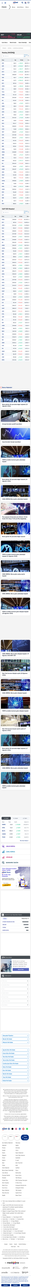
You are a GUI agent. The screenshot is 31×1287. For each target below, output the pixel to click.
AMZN (3, 169)
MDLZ (3, 328)
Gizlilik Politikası (22, 1244)
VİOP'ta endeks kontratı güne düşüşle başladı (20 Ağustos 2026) (15, 612)
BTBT (3, 109)
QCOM (3, 299)
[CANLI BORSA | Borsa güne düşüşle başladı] (15, 685)
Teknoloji (18, 1143)
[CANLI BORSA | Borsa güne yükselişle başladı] (15, 585)
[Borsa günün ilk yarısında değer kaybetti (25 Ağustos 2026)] (15, 396)
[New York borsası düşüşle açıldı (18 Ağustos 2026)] (15, 665)
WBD (3, 197)
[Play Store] (5, 1137)
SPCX (3, 97)
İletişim (6, 1244)
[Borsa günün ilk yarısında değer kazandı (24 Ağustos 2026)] (15, 471)
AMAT (3, 308)
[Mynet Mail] (28, 2)
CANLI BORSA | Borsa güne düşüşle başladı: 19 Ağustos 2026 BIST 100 (15, 654)
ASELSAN (4, 924)
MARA (3, 94)
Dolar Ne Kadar (7, 1067)
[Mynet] (25, 1267)
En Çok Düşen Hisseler (20, 1233)
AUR (3, 120)
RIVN (3, 192)
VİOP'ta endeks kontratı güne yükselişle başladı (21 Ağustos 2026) (13, 555)
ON (2, 319)
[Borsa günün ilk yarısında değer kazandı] (15, 528)
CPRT (3, 316)
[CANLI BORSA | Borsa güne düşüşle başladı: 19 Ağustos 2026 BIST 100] (15, 646)
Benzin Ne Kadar (7, 1039)
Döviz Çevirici (8, 975)
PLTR (3, 134)
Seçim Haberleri (19, 1153)
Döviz (27, 7)
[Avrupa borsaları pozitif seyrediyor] (15, 416)
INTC (3, 83)
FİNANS (4, 7)
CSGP (3, 357)
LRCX (3, 311)
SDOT (3, 160)
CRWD (3, 325)
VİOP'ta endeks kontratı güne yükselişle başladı (13, 460)
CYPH (3, 129)
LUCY (3, 69)
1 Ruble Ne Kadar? (7, 1233)
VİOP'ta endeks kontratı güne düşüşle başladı (15, 711)
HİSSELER (9, 857)
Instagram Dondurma (21, 1185)
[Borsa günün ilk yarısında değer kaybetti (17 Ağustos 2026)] (15, 740)
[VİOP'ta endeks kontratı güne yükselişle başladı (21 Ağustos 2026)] (15, 546)
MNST (3, 291)
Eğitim (3, 1160)
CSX (3, 302)
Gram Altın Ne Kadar (8, 1053)
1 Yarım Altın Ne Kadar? (9, 1227)
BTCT (3, 71)
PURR (3, 166)
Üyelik (15, 1244)
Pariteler (13, 1239)
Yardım (10, 1244)
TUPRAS (4, 927)
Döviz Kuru (5, 1239)
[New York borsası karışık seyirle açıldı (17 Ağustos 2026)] (15, 721)
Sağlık (17, 1145)
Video (3, 1165)
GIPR (3, 66)
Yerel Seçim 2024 (17, 1217)
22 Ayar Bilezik (16, 1223)
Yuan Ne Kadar (7, 1077)
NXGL (3, 186)
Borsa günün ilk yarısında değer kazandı (13, 536)
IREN (3, 146)
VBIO (3, 77)
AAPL (3, 137)
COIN (3, 279)
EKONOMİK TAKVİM (12, 863)
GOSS (3, 111)
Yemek (3, 1150)
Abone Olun (21, 969)
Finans (3, 1148)
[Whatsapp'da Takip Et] (27, 1129)
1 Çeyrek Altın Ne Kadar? (9, 1225)
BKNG (3, 359)
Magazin (4, 1155)
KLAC (3, 305)
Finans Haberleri (7, 1217)
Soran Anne (18, 1175)
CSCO (3, 285)
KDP (3, 322)
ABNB (3, 342)
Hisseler (4, 1178)
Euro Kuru (4, 1188)
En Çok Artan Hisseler (8, 1235)
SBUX (3, 331)
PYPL (3, 314)
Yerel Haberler (5, 1168)
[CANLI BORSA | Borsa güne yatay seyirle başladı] (15, 566)
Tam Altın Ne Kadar (8, 1056)
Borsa (13, 7)
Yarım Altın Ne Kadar (9, 1060)
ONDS (3, 106)
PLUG (3, 91)
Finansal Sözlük (6, 1175)
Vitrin (17, 1150)
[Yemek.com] (25, 1272)
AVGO (3, 262)
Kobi (17, 1165)
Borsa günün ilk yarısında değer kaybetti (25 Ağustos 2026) (15, 405)
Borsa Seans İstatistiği (7, 1170)
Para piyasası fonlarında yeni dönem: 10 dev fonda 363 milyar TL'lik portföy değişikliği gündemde (14, 518)
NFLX (3, 203)
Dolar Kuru (5, 1185)
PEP (3, 339)
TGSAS (3, 837)
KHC (3, 296)
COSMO (4, 834)
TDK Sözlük (18, 1190)
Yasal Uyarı (13, 1246)
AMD (3, 271)
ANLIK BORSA (10, 846)
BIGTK (3, 831)
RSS (18, 1246)
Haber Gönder (26, 1137)
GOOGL (3, 180)
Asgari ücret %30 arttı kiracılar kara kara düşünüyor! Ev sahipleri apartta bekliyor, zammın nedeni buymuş (13, 1207)
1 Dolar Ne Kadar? (7, 1231)
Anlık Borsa (20, 7)
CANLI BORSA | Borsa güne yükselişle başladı (15, 593)
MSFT (3, 265)
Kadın (3, 1153)
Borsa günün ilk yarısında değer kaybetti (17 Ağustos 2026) (15, 749)
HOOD (3, 189)
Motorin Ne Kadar (8, 1042)
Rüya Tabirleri (5, 1190)
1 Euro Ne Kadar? (18, 1231)
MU (2, 163)
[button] (5, 2)
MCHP (3, 288)
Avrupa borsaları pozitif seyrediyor (12, 424)
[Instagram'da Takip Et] (16, 1129)
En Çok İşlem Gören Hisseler (10, 1237)
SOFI (3, 143)
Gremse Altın (20, 1219)
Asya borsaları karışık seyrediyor (11, 442)
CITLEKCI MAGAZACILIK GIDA (8, 921)
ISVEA (3, 827)
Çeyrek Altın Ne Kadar (9, 1050)
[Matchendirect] (16, 1267)
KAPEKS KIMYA (5, 930)
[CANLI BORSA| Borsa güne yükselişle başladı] (15, 491)
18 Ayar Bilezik (6, 1223)
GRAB (3, 154)
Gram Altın (5, 1219)
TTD (3, 276)
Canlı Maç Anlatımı (20, 1155)
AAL (3, 100)
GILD (3, 337)
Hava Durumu (5, 1193)
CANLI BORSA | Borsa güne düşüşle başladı (14, 693)
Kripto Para (5, 1180)
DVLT (3, 177)
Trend (3, 1158)
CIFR (3, 140)
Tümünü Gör (26, 55)
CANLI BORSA (10, 852)
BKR (3, 354)
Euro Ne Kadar (7, 1070)
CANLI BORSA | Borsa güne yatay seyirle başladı (13, 575)
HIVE (3, 183)
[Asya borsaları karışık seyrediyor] (15, 434)
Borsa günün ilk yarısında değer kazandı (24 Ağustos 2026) (14, 480)
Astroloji (18, 1148)
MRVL (3, 259)
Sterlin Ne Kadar (7, 1074)
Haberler (4, 1145)
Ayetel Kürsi (19, 1193)
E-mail (17, 1160)
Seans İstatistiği (23, 42)
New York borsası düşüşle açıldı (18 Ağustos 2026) (14, 674)
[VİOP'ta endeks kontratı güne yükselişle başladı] (15, 452)
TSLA (3, 126)
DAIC (3, 80)
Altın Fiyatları (5, 1183)
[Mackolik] (6, 1267)
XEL (3, 348)
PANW (3, 351)
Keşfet (3, 1195)
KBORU (4, 824)
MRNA (3, 152)
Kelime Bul (18, 1173)
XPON (3, 86)
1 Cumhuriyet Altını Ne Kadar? (10, 1229)
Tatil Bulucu (19, 1178)
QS (2, 200)
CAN (3, 114)
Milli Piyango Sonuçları (21, 1180)
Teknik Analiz (13, 42)
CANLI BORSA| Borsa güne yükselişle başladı (15, 499)
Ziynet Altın (6, 1221)
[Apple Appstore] (11, 1137)
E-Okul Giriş (19, 1183)
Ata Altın (12, 1219)
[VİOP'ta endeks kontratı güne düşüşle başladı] (15, 703)
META (3, 282)
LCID (3, 294)
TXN (3, 334)
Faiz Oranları (20, 1239)
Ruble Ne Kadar (7, 1080)
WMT (3, 132)
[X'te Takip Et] (12, 1129)
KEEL (3, 157)
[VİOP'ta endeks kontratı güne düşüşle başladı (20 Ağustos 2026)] (15, 603)
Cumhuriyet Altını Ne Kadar (10, 1063)
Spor (3, 1163)
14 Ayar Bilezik (15, 1221)
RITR (3, 63)
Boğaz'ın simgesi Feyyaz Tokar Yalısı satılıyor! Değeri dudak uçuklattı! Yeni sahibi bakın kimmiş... (14, 1213)
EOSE (3, 172)
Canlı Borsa (4, 42)
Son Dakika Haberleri (7, 1143)
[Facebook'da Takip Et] (9, 1129)
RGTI (3, 195)
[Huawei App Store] (17, 1137)
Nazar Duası (18, 1195)
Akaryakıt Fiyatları (8, 1035)
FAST (3, 345)
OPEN (3, 149)
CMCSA (3, 268)
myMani (18, 1168)
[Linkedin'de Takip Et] (20, 1129)
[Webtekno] (15, 1272)
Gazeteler (18, 1158)
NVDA (3, 74)
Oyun (17, 1170)
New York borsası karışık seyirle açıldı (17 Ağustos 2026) (14, 729)
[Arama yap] (22, 2)
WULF (3, 175)
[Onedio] (5, 1272)
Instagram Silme (20, 1188)
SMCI (3, 123)
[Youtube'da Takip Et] (23, 1129)
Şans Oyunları (19, 1163)
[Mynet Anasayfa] (15, 2)
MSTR (3, 117)
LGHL (3, 103)
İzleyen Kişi (24, 918)
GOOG (3, 274)
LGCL (3, 89)
